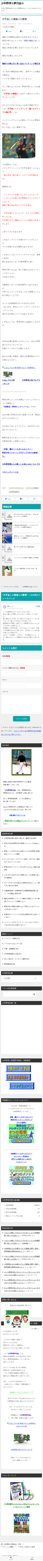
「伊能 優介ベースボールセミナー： (17, 449)
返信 (38, 606)
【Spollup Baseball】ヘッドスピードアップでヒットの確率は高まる (26, 526)
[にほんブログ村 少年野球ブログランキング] (19, 368)
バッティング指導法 (32, 488)
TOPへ (32, 1559)
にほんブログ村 (21, 1426)
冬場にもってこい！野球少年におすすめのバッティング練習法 (26, 537)
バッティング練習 (8, 27)
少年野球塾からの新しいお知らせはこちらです (21, 464)
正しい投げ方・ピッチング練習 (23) (16, 959)
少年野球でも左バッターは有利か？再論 (32, 587)
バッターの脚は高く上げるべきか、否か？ (25, 569)
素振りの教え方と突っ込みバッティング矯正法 (21, 64)
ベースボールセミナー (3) (13, 944)
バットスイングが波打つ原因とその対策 (26, 557)
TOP (12, 1544)
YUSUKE (25, 1243)
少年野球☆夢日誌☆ (12, 3)
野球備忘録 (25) (9, 964)
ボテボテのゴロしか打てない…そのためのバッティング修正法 (26, 515)
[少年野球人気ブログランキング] (7, 377)
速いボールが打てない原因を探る (24, 547)
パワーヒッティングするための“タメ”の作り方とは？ (12, 587)
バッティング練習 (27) (12, 938)
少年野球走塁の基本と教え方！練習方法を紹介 (20, 838)
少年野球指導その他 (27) (12, 954)
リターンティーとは (10, 472)
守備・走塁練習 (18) (11, 949)
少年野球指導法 (14, 492)
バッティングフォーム (16, 488)
